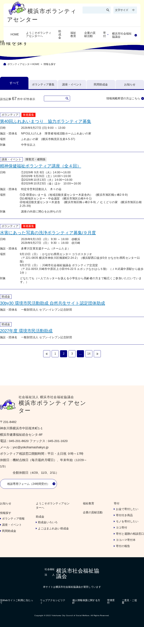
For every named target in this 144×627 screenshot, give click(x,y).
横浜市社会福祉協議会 (122, 35)
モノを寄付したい (127, 521)
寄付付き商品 (124, 515)
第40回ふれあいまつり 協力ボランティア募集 (45, 121)
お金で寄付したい (127, 509)
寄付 (104, 34)
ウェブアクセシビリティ (52, 601)
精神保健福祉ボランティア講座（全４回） (40, 165)
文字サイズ (121, 9)
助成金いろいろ (48, 522)
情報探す (5, 512)
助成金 (59, 34)
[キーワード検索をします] (107, 10)
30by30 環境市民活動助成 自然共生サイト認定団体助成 (52, 303)
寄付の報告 (123, 546)
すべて (14, 83)
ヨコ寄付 (121, 527)
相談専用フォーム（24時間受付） (28, 483)
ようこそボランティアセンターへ (38, 34)
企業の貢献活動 (90, 34)
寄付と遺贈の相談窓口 (130, 533)
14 (88, 353)
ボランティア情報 (13, 518)
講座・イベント (72, 84)
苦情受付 (111, 601)
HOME (15, 34)
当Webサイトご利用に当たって (16, 601)
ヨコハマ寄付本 (126, 539)
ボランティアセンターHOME (23, 64)
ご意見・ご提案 (129, 601)
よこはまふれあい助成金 (53, 528)
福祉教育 (73, 34)
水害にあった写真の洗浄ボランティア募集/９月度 (48, 232)
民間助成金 (101, 84)
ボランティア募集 (43, 84)
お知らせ (129, 84)
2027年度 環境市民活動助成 (26, 330)
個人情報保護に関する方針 (86, 601)
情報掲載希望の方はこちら (123, 98)
